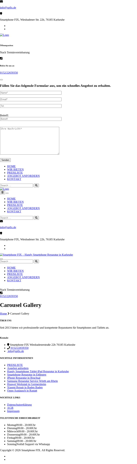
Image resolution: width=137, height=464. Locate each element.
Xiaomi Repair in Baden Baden (25, 387)
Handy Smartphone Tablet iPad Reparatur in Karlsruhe (38, 371)
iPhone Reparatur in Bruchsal (23, 377)
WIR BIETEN (15, 169)
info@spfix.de (8, 7)
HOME (11, 166)
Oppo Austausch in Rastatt (22, 390)
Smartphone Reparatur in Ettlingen (26, 374)
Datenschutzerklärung (19, 404)
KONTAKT (14, 179)
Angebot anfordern (18, 368)
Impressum (13, 411)
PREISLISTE (15, 172)
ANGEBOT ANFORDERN (23, 175)
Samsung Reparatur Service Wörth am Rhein (32, 381)
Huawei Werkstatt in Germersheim (26, 384)
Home (3, 313)
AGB (10, 407)
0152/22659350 (9, 72)
